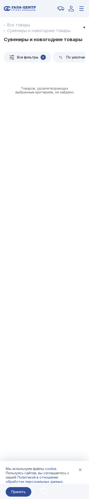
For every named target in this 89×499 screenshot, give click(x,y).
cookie (50, 468)
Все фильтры (30, 57)
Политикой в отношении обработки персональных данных (34, 479)
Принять (18, 491)
